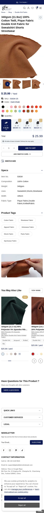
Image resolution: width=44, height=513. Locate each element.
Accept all (22, 498)
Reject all (22, 505)
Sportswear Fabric (10, 241)
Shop (10, 12)
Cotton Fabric (8, 220)
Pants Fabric (25, 234)
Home (3, 12)
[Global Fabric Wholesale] (7, 7)
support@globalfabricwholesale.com (20, 465)
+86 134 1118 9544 (13, 461)
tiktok (22, 450)
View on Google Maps (15, 469)
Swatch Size (10, 161)
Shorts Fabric (8, 234)
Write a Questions (11, 390)
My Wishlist (32, 8)
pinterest (16, 450)
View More (35, 290)
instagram (9, 450)
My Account (28, 8)
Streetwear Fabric (27, 220)
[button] (43, 84)
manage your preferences (21, 489)
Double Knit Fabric (21, 12)
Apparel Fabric (9, 227)
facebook (3, 450)
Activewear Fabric (28, 227)
